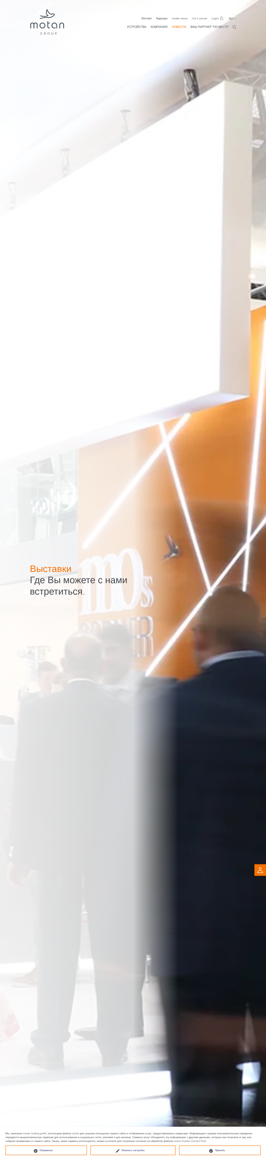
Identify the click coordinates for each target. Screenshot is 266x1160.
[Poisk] (234, 26)
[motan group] (47, 22)
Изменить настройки (133, 1150)
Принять (220, 1150)
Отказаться (46, 1150)
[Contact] (260, 870)
